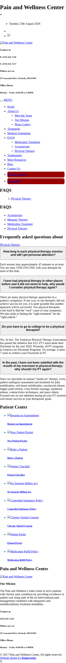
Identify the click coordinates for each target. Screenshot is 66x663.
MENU (8, 99)
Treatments (13, 128)
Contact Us (13, 168)
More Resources (16, 159)
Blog (10, 164)
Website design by (18, 658)
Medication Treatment (27, 142)
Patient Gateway (17, 174)
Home (10, 106)
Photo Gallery (23, 124)
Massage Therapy (17, 219)
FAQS (11, 137)
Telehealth (14, 181)
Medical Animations (19, 133)
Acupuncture (22, 146)
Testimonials (14, 155)
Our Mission (22, 120)
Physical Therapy (25, 150)
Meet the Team (23, 115)
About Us (13, 111)
